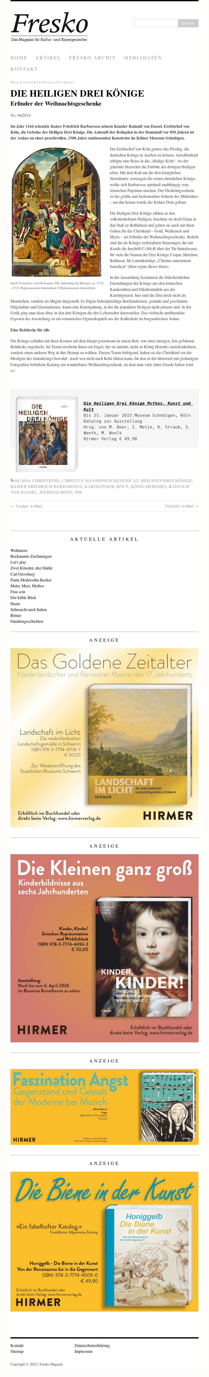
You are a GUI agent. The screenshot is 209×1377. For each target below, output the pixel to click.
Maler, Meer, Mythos (27, 585)
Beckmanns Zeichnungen (30, 556)
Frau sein (17, 591)
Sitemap (16, 1351)
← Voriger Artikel (26, 506)
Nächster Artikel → (182, 506)
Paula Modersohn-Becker (30, 579)
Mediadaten (143, 57)
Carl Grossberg (22, 574)
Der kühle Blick (23, 597)
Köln (122, 486)
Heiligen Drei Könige (166, 480)
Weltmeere (19, 550)
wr (78, 492)
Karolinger (99, 486)
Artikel (48, 57)
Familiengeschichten (26, 621)
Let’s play (18, 562)
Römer (15, 615)
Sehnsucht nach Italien (28, 609)
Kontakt (24, 69)
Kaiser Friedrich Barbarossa (46, 486)
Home (19, 57)
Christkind (46, 480)
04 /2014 (22, 480)
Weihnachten (56, 492)
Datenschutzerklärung (92, 1345)
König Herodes (149, 486)
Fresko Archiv (92, 57)
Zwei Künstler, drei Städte (31, 567)
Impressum (83, 1351)
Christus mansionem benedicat (100, 480)
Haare (15, 603)
